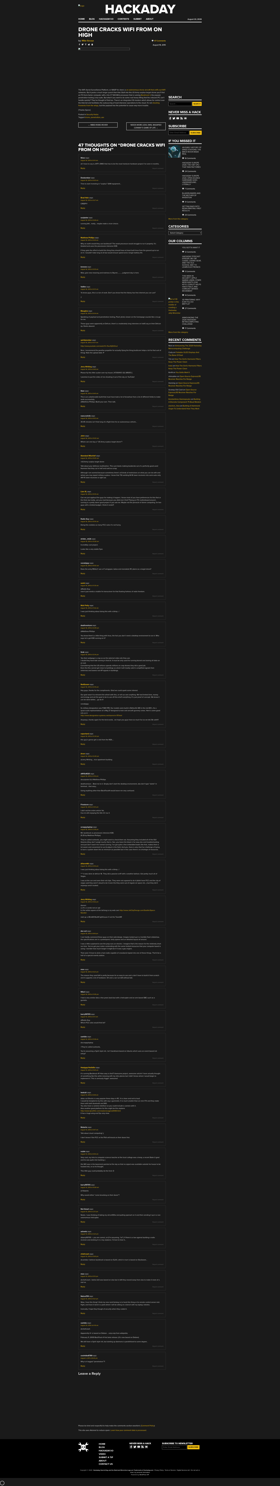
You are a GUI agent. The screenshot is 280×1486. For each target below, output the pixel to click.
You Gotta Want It (191, 247)
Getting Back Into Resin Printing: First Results (191, 208)
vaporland (85, 734)
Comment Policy (147, 1426)
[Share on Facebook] (79, 44)
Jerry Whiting (86, 367)
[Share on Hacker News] (86, 44)
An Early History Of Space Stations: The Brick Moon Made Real (191, 150)
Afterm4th (85, 863)
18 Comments (190, 158)
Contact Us (106, 1464)
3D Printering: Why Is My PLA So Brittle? (191, 302)
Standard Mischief (88, 456)
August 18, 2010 (159, 45)
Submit (137, 19)
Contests (123, 19)
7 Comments (189, 189)
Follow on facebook (170, 118)
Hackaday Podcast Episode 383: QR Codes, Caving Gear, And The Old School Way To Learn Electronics (191, 261)
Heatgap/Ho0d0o (88, 1067)
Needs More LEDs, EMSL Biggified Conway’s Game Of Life (145, 126)
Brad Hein (85, 198)
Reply (83, 168)
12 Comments (190, 252)
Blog (92, 19)
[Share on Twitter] (82, 44)
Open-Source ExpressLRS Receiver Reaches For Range (182, 392)
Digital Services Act (183, 1470)
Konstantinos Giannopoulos (179, 399)
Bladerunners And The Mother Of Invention (191, 195)
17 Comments (190, 328)
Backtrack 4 (145, 95)
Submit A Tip (106, 1457)
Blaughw (84, 311)
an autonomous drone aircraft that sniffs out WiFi (146, 90)
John (83, 436)
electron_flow (174, 406)
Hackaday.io (106, 19)
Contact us (185, 118)
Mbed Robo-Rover (98, 125)
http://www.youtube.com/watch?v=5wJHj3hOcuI (99, 346)
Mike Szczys (88, 40)
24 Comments (190, 171)
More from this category (178, 219)
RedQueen (85, 684)
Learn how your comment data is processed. (129, 1430)
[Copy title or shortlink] (92, 44)
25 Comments (190, 215)
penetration (95, 117)
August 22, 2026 (195, 19)
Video (102, 1454)
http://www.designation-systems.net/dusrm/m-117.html (101, 715)
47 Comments (160, 41)
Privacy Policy (159, 1470)
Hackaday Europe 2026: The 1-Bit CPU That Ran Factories (191, 165)
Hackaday (140, 9)
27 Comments (190, 308)
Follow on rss (181, 118)
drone (87, 117)
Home (81, 19)
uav (102, 117)
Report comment (157, 168)
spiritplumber (86, 340)
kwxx (170, 366)
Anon (83, 754)
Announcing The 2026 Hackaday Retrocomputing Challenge (190, 320)
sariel (83, 583)
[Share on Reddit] (89, 44)
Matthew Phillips (87, 238)
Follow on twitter (174, 118)
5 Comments (189, 271)
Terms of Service (170, 1470)
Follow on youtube (177, 118)
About (149, 19)
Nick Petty (85, 605)
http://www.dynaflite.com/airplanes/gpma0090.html (101, 1111)
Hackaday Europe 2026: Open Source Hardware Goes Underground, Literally (191, 180)
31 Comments (190, 202)
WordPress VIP (144, 1475)
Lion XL (84, 491)
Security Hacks (92, 114)
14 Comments (190, 295)
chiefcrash (85, 1254)
